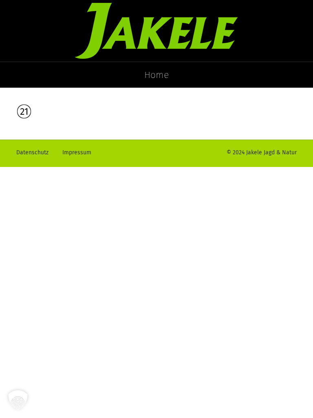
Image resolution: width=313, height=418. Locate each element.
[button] (18, 400)
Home (156, 74)
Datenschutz (32, 152)
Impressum (76, 152)
